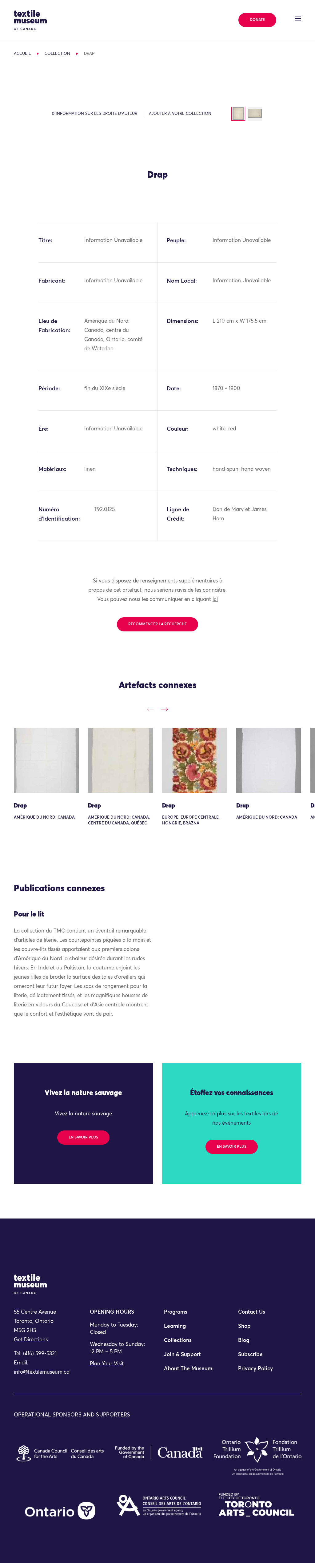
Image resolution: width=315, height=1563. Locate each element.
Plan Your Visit (107, 1364)
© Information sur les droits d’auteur (94, 114)
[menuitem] (194, 1315)
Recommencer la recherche (157, 624)
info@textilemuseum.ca (42, 1372)
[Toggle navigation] (298, 18)
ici (215, 599)
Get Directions (31, 1340)
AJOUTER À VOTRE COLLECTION (180, 114)
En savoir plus (83, 1137)
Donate (257, 20)
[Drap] (46, 760)
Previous (150, 709)
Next (164, 709)
